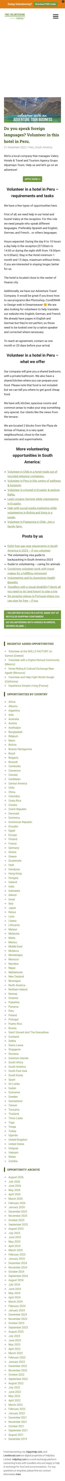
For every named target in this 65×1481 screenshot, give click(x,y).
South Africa (15, 1062)
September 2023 (18, 1327)
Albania (13, 706)
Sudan (12, 1088)
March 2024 (15, 1301)
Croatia (12, 805)
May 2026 (14, 1190)
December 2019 (17, 1439)
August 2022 (16, 1383)
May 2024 (14, 1293)
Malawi (12, 929)
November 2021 (17, 1421)
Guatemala (15, 860)
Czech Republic (17, 809)
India (11, 886)
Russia (12, 1028)
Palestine (13, 1002)
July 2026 (14, 1181)
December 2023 (17, 1314)
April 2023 (14, 1349)
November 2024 (17, 1267)
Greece (12, 856)
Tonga (12, 1126)
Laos (11, 916)
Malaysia (13, 933)
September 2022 (18, 1379)
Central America (17, 783)
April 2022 (14, 1400)
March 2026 (15, 1198)
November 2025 (17, 1215)
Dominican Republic (20, 822)
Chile (11, 787)
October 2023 (16, 1323)
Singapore (14, 1049)
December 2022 (17, 1366)
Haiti (11, 865)
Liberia (12, 920)
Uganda (13, 1135)
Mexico (12, 942)
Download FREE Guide (45, 4)
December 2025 (17, 1211)
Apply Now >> (32, 179)
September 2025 (18, 1224)
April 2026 (14, 1194)
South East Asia (17, 1071)
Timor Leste (15, 1118)
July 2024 (14, 1284)
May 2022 (14, 1396)
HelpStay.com (19, 1459)
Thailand (13, 1113)
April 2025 (14, 1246)
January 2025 (16, 1258)
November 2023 (17, 1319)
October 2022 (16, 1374)
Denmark (13, 813)
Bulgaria (13, 757)
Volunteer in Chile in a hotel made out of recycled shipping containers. (32, 614)
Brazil (11, 753)
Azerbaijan (14, 727)
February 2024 (17, 1306)
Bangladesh (15, 732)
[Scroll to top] (60, 1476)
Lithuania (14, 925)
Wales (12, 1156)
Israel (11, 899)
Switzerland (15, 1101)
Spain (11, 1079)
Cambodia (14, 766)
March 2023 (15, 1353)
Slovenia (13, 1053)
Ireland (12, 895)
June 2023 (14, 1340)
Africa (12, 701)
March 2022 (15, 1404)
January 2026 (16, 1207)
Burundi (13, 762)
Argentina (14, 710)
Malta (11, 938)
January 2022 (16, 1413)
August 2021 (16, 1434)
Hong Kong (15, 873)
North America (16, 985)
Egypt (11, 830)
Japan (12, 908)
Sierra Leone (15, 1045)
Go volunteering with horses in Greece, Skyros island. (31, 624)
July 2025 (14, 1233)
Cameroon (14, 770)
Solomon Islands (18, 1058)
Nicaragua (14, 980)
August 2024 (16, 1280)
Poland (12, 1015)
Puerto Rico (15, 1023)
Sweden (13, 1096)
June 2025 (14, 1237)
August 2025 (16, 1228)
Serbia (12, 1041)
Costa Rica (14, 800)
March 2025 (15, 1250)
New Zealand (16, 976)
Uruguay (13, 1148)
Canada (13, 774)
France (12, 843)
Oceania (13, 998)
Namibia (13, 963)
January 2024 (16, 1310)
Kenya (12, 912)
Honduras (14, 869)
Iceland (12, 882)
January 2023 (16, 1361)
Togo (11, 1122)
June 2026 (14, 1185)
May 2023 (14, 1344)
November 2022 (17, 1370)
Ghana (12, 852)
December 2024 (17, 1263)
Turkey (12, 1131)
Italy (11, 903)
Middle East (15, 946)
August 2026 (16, 1177)
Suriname (14, 1092)
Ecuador (13, 826)
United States (16, 1144)
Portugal (13, 1019)
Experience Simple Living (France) (28, 685)
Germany (13, 847)
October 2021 (16, 1426)
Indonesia (14, 890)
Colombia (14, 796)
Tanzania (14, 1109)
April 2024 (14, 1297)
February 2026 (17, 1203)
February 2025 (17, 1254)
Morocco (13, 959)
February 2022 (17, 1409)
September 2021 (18, 1430)
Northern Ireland (17, 989)
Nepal (11, 968)
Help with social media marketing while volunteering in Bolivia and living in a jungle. (32, 512)
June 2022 (14, 1391)
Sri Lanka (14, 1083)
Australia (13, 719)
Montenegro (15, 955)
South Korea (15, 1075)
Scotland (13, 1036)
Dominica (14, 817)
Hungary (13, 878)
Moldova (13, 950)
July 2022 (14, 1387)
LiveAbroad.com (12, 1455)
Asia (11, 714)
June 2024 (14, 1289)
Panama (13, 1006)
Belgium (13, 736)
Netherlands (15, 972)
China (11, 792)
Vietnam (13, 1152)
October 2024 (16, 1271)
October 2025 (16, 1220)
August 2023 (16, 1331)
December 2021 (17, 1417)
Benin (11, 740)
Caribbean (14, 779)
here (18, 1474)
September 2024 (18, 1276)
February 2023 (17, 1357)
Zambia (13, 1161)
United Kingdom (17, 1139)
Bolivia (12, 744)
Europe (12, 835)
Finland (12, 839)
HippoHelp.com (34, 1451)
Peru (31, 147)
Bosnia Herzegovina (20, 749)
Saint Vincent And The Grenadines (28, 1032)
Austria (12, 723)
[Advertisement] (32, 59)
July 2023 (14, 1336)
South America (43, 147)
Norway (13, 993)
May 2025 (14, 1241)
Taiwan (12, 1105)
